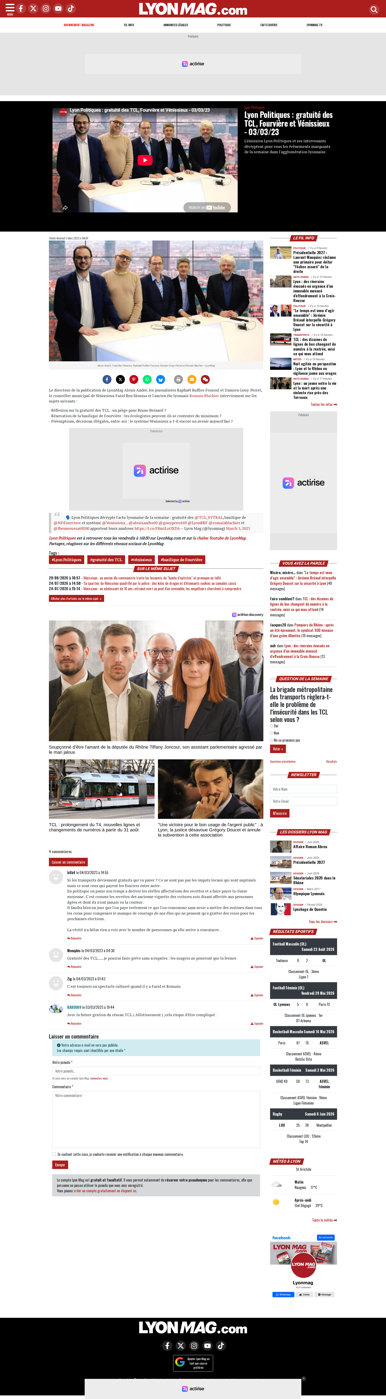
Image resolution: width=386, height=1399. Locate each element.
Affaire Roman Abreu (310, 846)
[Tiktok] (69, 8)
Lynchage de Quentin (310, 909)
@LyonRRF (197, 522)
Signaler (258, 938)
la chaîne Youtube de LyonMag (219, 538)
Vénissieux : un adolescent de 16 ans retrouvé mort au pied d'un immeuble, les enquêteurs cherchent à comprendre (162, 588)
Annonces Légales (176, 24)
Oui (275, 725)
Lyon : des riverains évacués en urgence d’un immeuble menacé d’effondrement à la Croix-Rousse (314, 290)
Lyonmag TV (314, 24)
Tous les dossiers (321, 921)
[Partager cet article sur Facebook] (107, 379)
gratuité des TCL (107, 559)
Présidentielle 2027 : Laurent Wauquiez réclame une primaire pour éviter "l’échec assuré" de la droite (314, 261)
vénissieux (142, 559)
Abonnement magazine (79, 24)
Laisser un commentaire (68, 862)
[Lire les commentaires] (205, 379)
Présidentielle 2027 (309, 862)
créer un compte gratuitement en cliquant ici (105, 1190)
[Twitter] (32, 8)
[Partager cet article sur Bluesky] (160, 379)
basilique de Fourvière (182, 559)
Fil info (129, 24)
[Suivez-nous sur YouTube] (206, 1348)
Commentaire (62, 1086)
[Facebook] (19, 8)
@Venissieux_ (114, 522)
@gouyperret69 (172, 522)
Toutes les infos (322, 404)
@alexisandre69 (142, 522)
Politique (224, 24)
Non (276, 733)
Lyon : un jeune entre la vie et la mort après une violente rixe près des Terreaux (314, 390)
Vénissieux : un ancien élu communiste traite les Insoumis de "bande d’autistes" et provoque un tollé (152, 578)
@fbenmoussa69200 (71, 528)
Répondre (75, 938)
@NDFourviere (67, 522)
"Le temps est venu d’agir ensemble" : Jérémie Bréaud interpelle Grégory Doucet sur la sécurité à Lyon (314, 319)
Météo (297, 359)
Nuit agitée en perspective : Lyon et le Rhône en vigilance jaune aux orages (314, 368)
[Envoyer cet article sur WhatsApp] (147, 379)
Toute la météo (323, 1220)
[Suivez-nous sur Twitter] (179, 1348)
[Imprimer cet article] (178, 379)
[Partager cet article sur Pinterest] (133, 379)
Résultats (331, 761)
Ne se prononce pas (286, 740)
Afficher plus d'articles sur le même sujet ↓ (76, 598)
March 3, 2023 (238, 528)
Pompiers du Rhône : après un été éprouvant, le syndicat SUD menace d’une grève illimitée (302, 630)
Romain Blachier (204, 395)
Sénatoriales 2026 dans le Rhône (314, 880)
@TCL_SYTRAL (208, 517)
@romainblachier (224, 522)
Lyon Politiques (254, 107)
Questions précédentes (283, 761)
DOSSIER (298, 842)
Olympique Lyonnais (309, 893)
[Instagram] (44, 8)
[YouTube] (57, 8)
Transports (301, 335)
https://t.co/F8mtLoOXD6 (157, 528)
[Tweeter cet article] (120, 379)
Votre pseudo (62, 1062)
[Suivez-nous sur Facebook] (303, 1266)
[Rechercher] (373, 10)
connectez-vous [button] (99, 1078)
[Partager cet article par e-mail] (191, 379)
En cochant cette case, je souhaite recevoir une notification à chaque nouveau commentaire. (120, 1154)
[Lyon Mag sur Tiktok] (220, 1348)
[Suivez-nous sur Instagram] (193, 1348)
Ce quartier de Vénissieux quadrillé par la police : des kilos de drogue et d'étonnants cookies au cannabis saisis (160, 583)
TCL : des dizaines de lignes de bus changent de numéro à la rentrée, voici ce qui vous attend (314, 346)
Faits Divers (268, 24)
